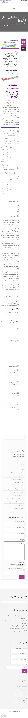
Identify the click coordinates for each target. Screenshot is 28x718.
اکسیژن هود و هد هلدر (18, 479)
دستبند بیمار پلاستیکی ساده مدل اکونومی (15, 615)
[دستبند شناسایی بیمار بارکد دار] (10, 44)
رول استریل (22, 633)
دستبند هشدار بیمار (18, 495)
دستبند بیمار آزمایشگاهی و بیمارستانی (14, 488)
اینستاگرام (24, 698)
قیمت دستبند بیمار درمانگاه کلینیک (10, 63)
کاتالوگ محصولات (19, 508)
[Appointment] (14, 5)
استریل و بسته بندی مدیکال (16, 472)
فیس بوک (24, 700)
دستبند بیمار (19, 23)
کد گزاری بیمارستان (12, 66)
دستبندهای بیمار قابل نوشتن (16, 501)
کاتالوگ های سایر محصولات (18, 626)
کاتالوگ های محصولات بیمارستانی (16, 628)
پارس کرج (10, 711)
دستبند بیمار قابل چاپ (18, 492)
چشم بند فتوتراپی (19, 482)
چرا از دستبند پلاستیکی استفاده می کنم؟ (15, 620)
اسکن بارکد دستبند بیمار (9, 53)
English (22, 469)
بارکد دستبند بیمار (12, 61)
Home (25, 23)
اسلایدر (21, 475)
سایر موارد (20, 505)
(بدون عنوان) (22, 618)
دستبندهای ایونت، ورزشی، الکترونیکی (14, 498)
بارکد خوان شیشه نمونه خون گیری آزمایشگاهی (10, 58)
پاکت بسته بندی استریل (19, 631)
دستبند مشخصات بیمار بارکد (11, 62)
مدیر (14, 51)
